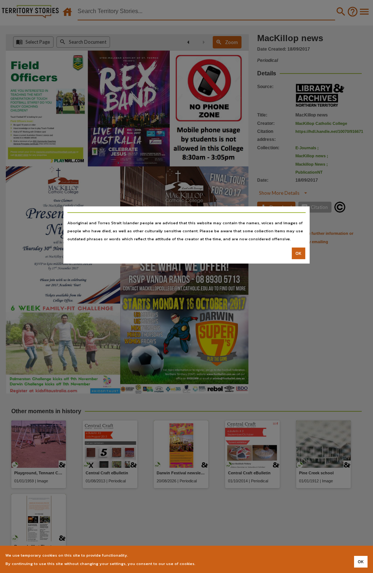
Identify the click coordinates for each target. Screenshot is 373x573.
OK (298, 253)
